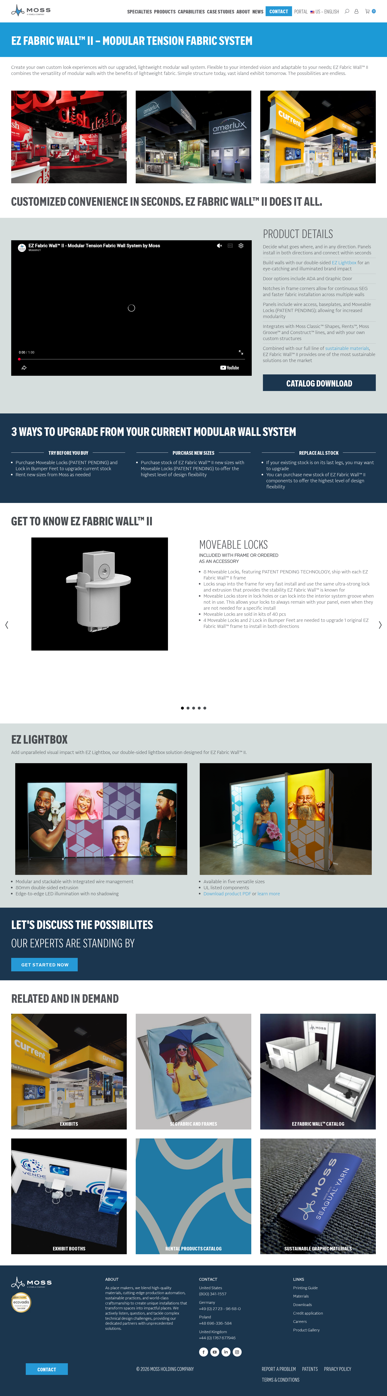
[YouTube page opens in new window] (214, 1352)
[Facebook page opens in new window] (203, 1352)
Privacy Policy (337, 1368)
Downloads (302, 1304)
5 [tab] (204, 708)
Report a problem (279, 1368)
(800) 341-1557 (212, 1293)
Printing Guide (305, 1287)
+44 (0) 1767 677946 (217, 1337)
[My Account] (357, 11)
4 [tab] (199, 708)
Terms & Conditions (280, 1379)
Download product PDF (227, 893)
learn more (269, 893)
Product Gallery (306, 1329)
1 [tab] (182, 713)
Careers (300, 1321)
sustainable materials (347, 348)
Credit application (308, 1313)
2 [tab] (188, 708)
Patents (310, 1368)
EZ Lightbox (344, 262)
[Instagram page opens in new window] (237, 1352)
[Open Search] (347, 11)
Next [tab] (379, 625)
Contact (46, 1369)
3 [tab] (193, 708)
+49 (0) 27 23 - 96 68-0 (220, 1308)
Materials (301, 1295)
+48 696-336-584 (215, 1323)
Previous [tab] (7, 625)
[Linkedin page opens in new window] (225, 1352)
